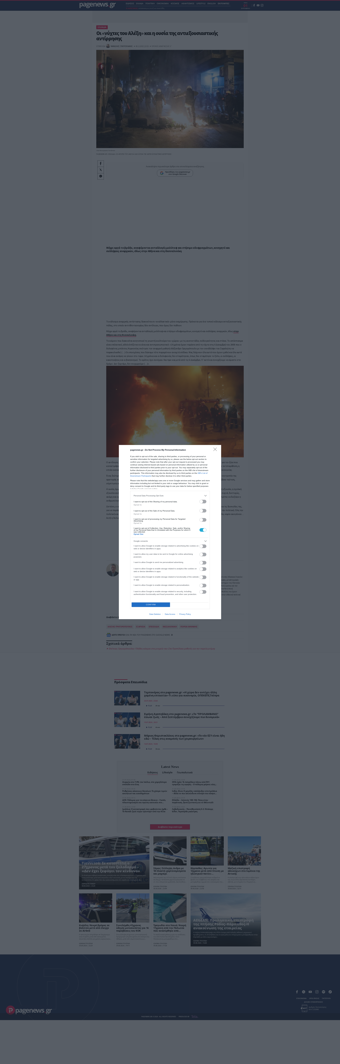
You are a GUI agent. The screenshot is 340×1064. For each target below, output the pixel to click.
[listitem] (170, 495)
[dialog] (170, 532)
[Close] (215, 450)
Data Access (170, 614)
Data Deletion (155, 614)
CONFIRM (151, 605)
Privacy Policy (185, 614)
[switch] (202, 501)
